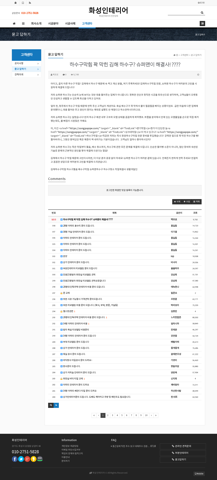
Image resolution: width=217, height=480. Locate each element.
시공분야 (53, 23)
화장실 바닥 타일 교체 (74, 378)
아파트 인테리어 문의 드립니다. (77, 238)
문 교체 (66, 293)
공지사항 (19, 63)
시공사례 (70, 23)
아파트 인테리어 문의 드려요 (76, 384)
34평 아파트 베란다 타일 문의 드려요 (79, 391)
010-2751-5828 (25, 452)
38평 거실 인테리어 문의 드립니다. (78, 232)
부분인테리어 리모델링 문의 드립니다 (80, 268)
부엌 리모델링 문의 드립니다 (76, 342)
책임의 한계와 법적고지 (72, 453)
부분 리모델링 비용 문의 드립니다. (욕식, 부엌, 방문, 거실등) (90, 305)
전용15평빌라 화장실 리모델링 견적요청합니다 (84, 281)
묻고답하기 (180, 459)
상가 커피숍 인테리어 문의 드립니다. (79, 372)
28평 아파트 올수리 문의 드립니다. (78, 226)
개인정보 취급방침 (70, 446)
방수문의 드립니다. (71, 366)
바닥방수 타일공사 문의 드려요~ (77, 360)
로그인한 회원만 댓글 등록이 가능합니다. (124, 190)
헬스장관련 (69, 311)
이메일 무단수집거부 (71, 450)
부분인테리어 (181, 453)
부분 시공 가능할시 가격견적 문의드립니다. (82, 299)
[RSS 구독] (30, 3)
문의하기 (66, 461)
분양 (65, 256)
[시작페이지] (15, 3)
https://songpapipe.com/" (85, 128)
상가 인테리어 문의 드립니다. (76, 262)
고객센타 (87, 23)
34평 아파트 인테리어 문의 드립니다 (79, 336)
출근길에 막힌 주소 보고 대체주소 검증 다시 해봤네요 (134, 446)
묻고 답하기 (20, 69)
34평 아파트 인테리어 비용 (76, 323)
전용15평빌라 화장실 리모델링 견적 (79, 274)
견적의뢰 (19, 74)
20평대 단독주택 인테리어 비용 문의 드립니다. (84, 287)
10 (146, 415)
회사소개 (36, 23)
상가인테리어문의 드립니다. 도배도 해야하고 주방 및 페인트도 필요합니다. (97, 397)
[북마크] (22, 3)
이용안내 (66, 457)
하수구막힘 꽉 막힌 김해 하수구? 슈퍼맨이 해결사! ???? (88, 219)
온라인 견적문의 (182, 446)
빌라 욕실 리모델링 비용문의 (76, 329)
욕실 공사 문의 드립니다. (74, 354)
